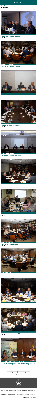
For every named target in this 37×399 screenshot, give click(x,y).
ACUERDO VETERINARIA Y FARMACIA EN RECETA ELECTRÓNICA (13, 361)
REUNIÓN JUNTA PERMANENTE (7, 64)
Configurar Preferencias (32, 397)
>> (29, 372)
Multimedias (5, 5)
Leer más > (3, 37)
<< (7, 372)
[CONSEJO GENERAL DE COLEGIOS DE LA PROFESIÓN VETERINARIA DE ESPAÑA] (18, 2)
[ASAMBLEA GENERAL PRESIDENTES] (18, 22)
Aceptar (24, 397)
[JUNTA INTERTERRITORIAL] (18, 111)
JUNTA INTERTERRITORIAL (6, 123)
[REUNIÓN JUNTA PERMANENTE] (18, 52)
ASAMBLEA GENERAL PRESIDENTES (7, 34)
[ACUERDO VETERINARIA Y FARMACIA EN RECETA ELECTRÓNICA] (18, 349)
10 (25, 372)
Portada (2, 5)
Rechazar (27, 397)
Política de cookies (10, 395)
